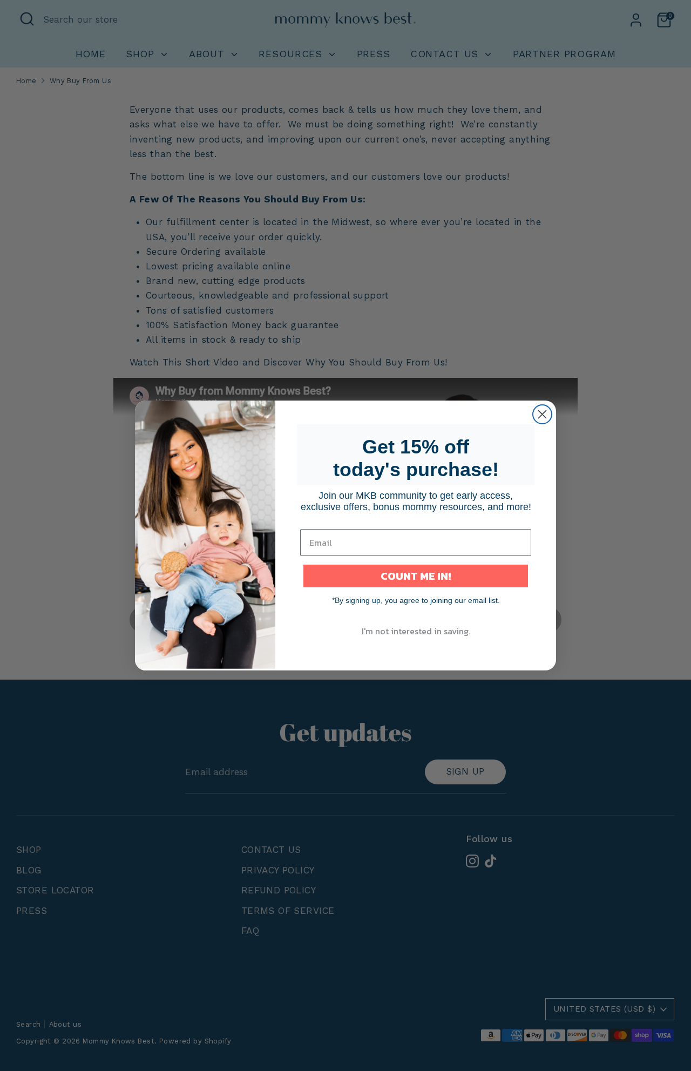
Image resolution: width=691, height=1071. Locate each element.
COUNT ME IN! (416, 576)
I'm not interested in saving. (416, 631)
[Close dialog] (542, 414)
